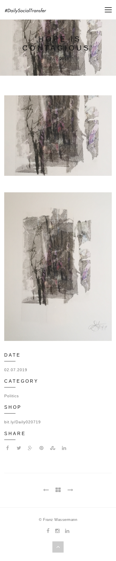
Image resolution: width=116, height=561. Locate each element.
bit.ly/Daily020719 (22, 422)
